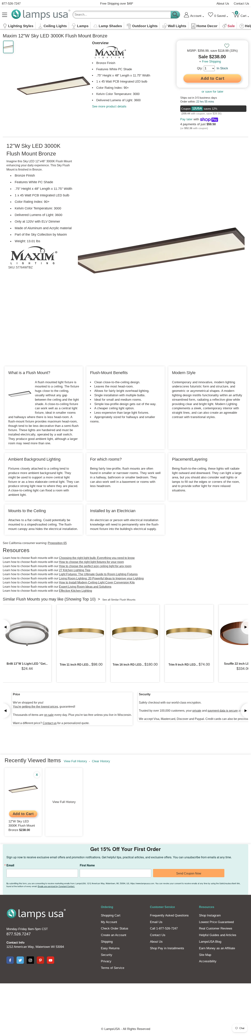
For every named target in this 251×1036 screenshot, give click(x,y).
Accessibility (207, 961)
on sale (49, 714)
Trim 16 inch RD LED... (128, 664)
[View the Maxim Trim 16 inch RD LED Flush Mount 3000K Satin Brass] (135, 633)
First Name (87, 865)
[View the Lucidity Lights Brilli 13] (27, 633)
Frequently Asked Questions (169, 915)
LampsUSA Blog (210, 941)
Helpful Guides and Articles (217, 935)
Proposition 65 (57, 543)
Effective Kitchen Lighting (75, 590)
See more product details (109, 106)
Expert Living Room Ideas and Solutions (85, 586)
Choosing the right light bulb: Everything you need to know (97, 557)
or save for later (212, 91)
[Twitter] (20, 960)
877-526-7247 (11, 3)
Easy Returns (110, 948)
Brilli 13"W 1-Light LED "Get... (27, 663)
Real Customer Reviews (215, 928)
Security (106, 955)
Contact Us (241, 3)
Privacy (106, 961)
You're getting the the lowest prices (35, 706)
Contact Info (15, 942)
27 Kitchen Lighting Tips (74, 570)
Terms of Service (112, 968)
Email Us (156, 922)
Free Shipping (211, 61)
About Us (222, 3)
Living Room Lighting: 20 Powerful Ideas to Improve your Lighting (101, 578)
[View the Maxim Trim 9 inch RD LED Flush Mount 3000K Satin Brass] (189, 633)
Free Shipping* (116, 3)
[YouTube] (50, 960)
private (196, 710)
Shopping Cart (110, 915)
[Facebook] (10, 960)
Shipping (107, 941)
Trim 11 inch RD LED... (75, 664)
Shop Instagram (210, 915)
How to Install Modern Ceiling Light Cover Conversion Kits (97, 582)
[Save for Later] (227, 45)
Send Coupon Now (188, 873)
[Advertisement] (125, 996)
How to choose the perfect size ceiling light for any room (95, 566)
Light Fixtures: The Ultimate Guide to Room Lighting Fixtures (98, 574)
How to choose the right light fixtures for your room (91, 561)
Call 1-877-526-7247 (164, 928)
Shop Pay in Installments (167, 948)
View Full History (75, 761)
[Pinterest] (40, 960)
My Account (109, 922)
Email (10, 865)
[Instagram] (30, 960)
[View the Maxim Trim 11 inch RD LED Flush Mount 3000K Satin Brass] (81, 633)
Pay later (186, 119)
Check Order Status (114, 928)
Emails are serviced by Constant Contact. (56, 886)
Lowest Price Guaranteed (216, 922)
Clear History (101, 761)
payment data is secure (223, 710)
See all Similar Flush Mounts (118, 599)
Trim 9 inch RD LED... (183, 664)
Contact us (50, 723)
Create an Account (113, 935)
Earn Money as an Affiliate (217, 948)
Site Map (205, 955)
